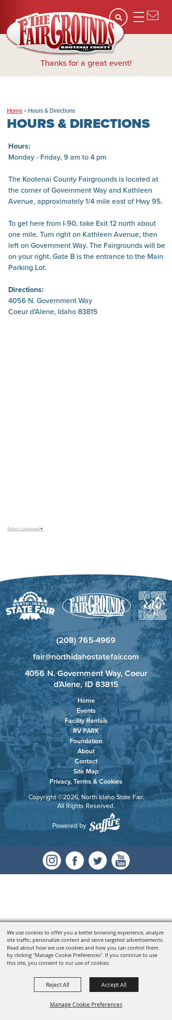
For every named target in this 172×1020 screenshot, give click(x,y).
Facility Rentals (86, 721)
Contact (86, 761)
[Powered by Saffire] (104, 822)
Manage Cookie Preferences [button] (86, 1004)
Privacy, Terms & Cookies (86, 781)
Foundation (86, 741)
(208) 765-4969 (86, 640)
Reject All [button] (57, 984)
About (86, 751)
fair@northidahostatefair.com (86, 657)
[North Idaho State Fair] (65, 34)
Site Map (86, 771)
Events (86, 711)
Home (14, 110)
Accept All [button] (114, 984)
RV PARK (86, 731)
